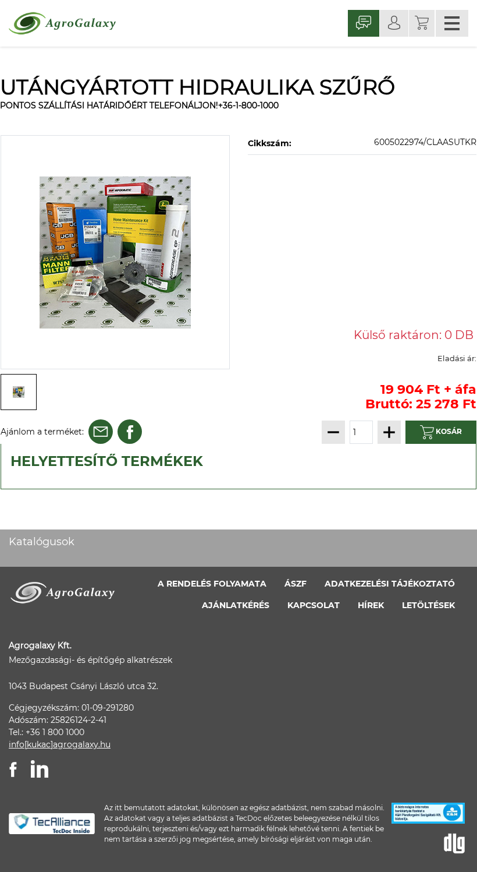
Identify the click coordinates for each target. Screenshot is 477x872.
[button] (422, 23)
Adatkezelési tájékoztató (390, 583)
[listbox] (115, 252)
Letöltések (428, 605)
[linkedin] (39, 769)
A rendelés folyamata (212, 583)
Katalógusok (41, 541)
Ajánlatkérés (235, 605)
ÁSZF (295, 583)
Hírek (371, 605)
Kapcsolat (313, 605)
